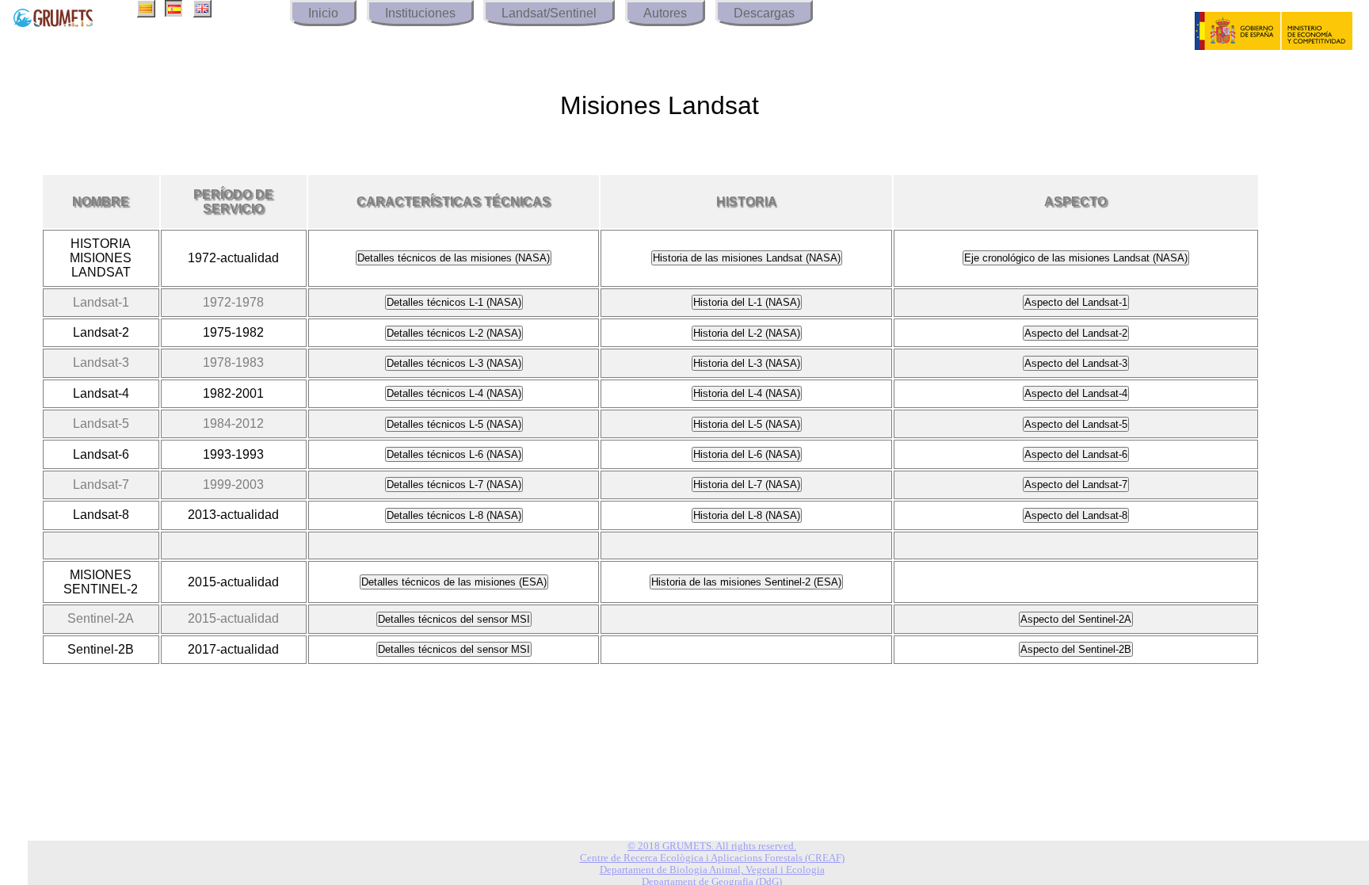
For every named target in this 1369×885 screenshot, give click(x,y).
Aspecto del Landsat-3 (1075, 363)
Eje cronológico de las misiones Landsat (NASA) (1076, 258)
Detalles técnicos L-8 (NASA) (454, 515)
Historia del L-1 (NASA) (746, 302)
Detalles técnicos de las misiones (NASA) (453, 258)
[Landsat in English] (202, 13)
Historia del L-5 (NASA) (746, 424)
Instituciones (420, 13)
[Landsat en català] (146, 13)
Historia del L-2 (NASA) (746, 333)
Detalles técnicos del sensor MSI (454, 619)
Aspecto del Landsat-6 (1075, 454)
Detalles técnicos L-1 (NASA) (454, 302)
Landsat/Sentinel (549, 13)
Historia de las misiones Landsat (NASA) (747, 258)
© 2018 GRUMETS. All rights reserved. (711, 846)
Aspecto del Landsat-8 (1075, 515)
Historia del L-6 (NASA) (746, 454)
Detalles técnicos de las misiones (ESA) (454, 582)
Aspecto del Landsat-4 (1075, 393)
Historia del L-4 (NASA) (746, 393)
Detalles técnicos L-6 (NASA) (454, 454)
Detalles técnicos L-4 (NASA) (454, 393)
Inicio (323, 13)
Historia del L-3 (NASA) (746, 363)
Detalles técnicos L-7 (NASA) (454, 484)
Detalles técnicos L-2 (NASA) (454, 333)
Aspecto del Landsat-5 (1075, 424)
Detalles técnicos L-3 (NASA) (454, 363)
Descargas (764, 13)
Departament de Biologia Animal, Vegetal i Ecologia (712, 869)
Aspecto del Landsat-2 (1075, 333)
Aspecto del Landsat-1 (1075, 302)
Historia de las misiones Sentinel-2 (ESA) (746, 582)
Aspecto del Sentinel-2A (1075, 619)
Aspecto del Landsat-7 (1075, 484)
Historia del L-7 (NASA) (746, 484)
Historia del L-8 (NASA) (746, 515)
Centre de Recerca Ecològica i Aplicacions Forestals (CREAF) (712, 858)
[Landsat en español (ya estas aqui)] (174, 13)
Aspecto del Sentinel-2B (1075, 649)
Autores (665, 13)
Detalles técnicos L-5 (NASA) (454, 424)
